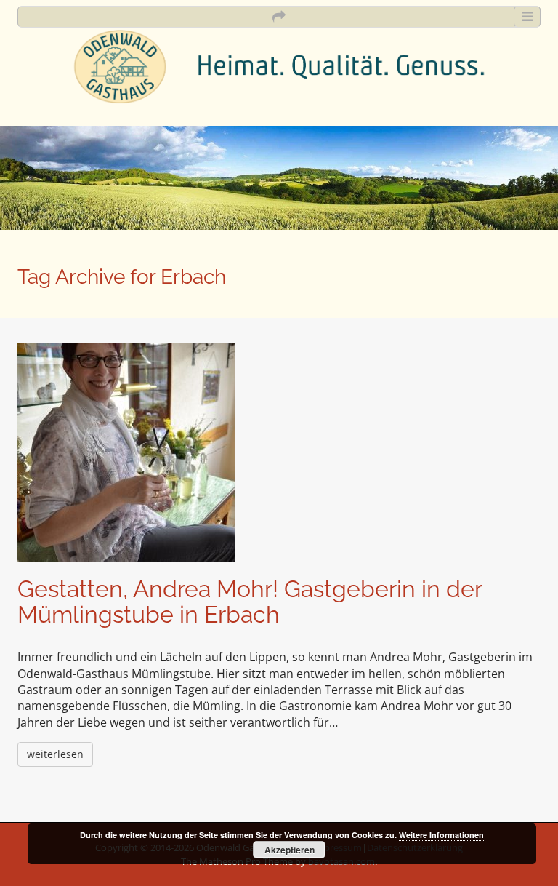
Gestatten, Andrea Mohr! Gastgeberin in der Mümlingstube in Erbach (249, 601)
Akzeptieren (289, 849)
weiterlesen (55, 754)
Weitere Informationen (441, 834)
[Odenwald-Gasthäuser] (279, 65)
